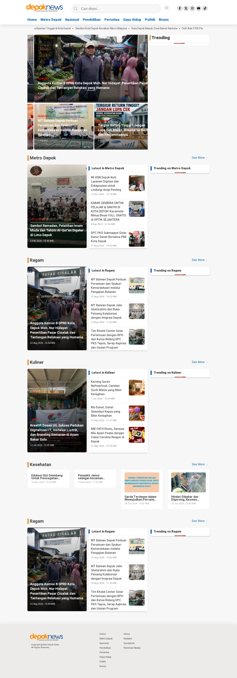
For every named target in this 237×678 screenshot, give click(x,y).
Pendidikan (92, 19)
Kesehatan (40, 464)
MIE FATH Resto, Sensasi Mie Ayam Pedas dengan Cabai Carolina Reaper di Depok (107, 437)
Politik (150, 19)
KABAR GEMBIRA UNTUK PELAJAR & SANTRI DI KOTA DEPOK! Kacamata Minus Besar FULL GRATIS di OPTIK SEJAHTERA (108, 213)
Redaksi (128, 638)
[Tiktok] (205, 8)
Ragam (37, 260)
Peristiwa (111, 19)
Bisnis (164, 19)
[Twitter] (186, 8)
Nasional (72, 19)
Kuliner (37, 362)
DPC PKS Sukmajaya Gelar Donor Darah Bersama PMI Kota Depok (108, 239)
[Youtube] (198, 8)
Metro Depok (51, 19)
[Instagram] (192, 8)
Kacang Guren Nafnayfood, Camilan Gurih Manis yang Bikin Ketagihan (106, 390)
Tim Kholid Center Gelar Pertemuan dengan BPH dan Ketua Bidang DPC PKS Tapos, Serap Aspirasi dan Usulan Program (108, 341)
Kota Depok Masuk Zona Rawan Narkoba (133, 28)
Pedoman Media (132, 648)
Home (32, 19)
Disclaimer (129, 643)
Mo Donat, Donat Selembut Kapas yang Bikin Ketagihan (105, 413)
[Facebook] (180, 8)
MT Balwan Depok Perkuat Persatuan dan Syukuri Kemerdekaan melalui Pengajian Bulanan (108, 287)
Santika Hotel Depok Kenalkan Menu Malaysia (80, 28)
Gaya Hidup (132, 19)
